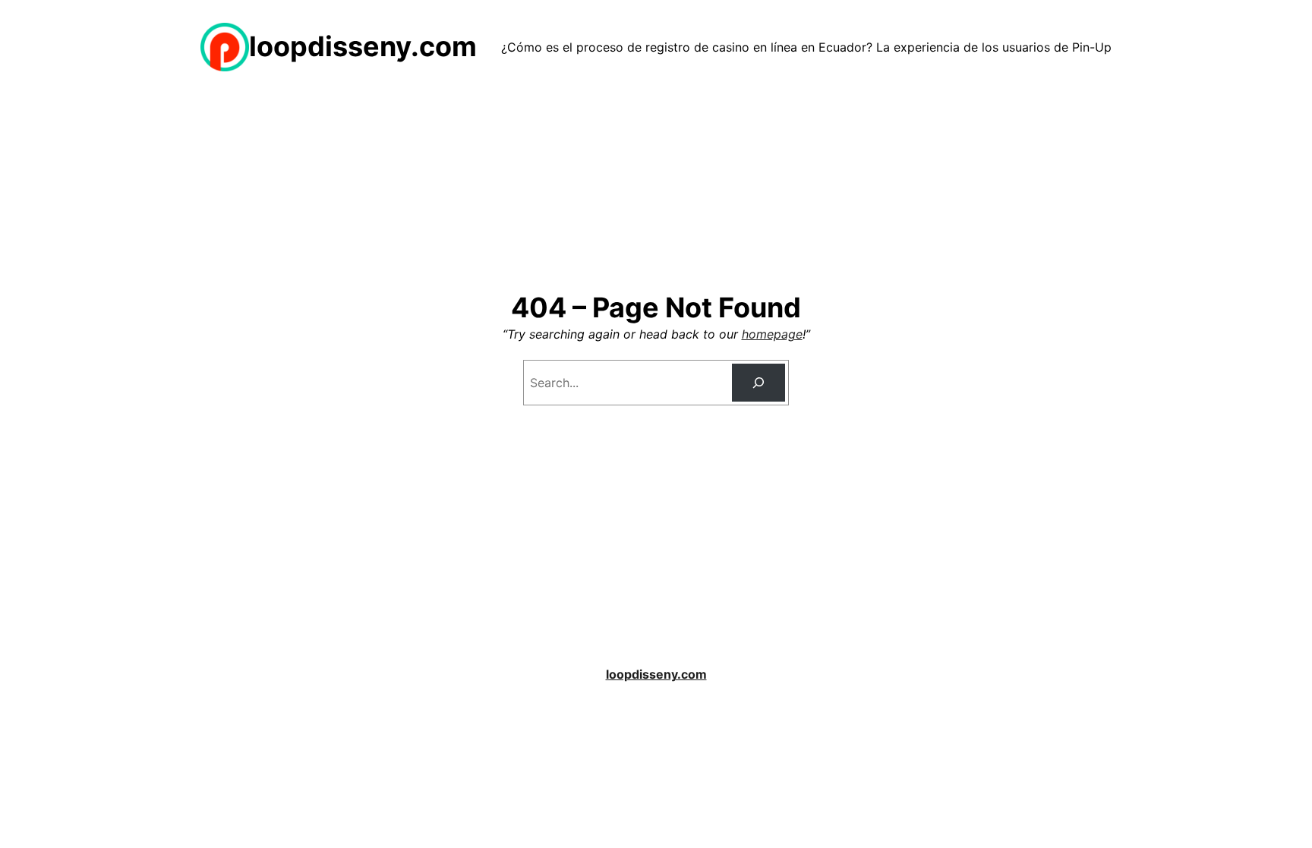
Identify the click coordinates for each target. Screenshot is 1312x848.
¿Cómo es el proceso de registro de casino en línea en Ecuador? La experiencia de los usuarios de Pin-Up (806, 47)
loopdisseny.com (363, 46)
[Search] (759, 382)
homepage (772, 334)
